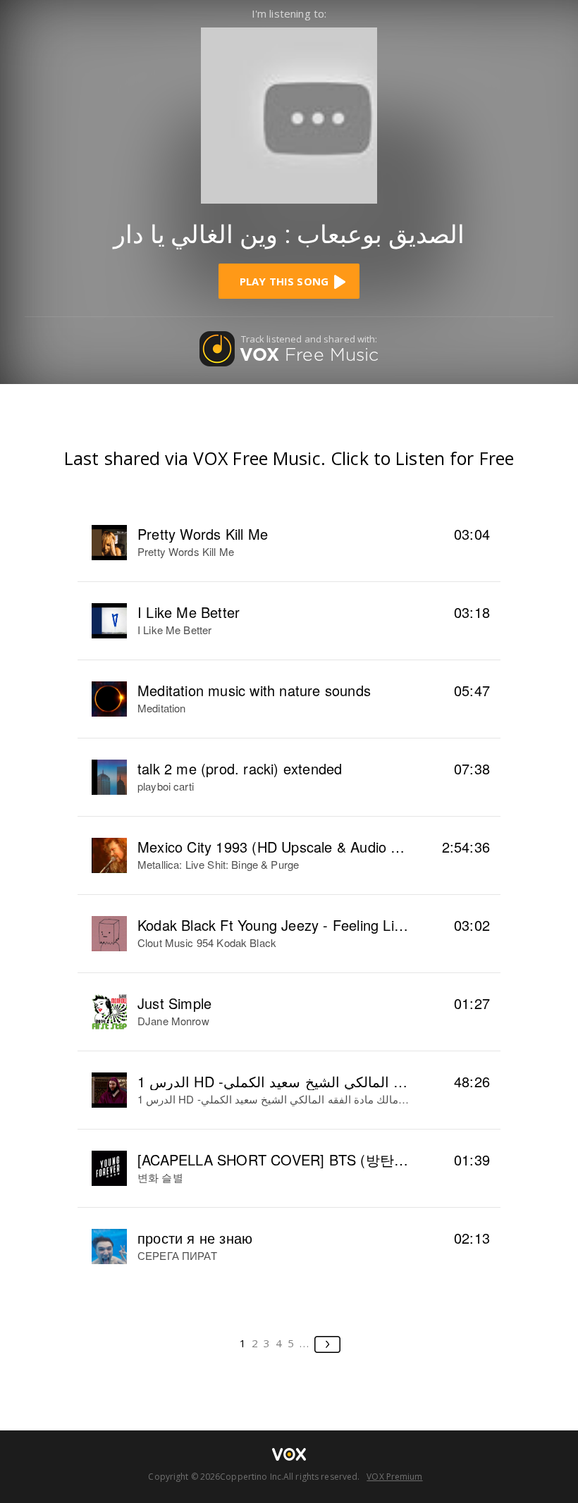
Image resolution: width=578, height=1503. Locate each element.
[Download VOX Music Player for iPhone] (289, 113)
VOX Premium (394, 1477)
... (305, 1343)
